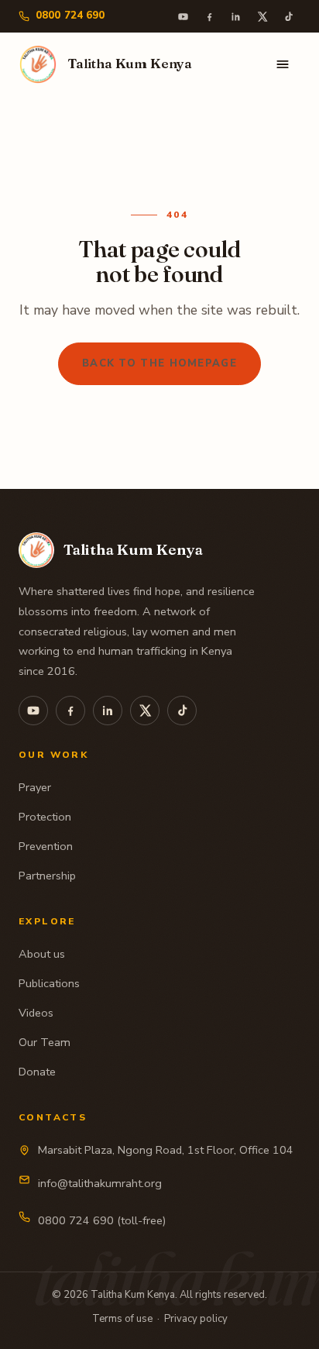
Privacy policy (196, 1319)
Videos (36, 1012)
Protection (45, 816)
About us (42, 954)
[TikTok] (288, 16)
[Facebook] (209, 16)
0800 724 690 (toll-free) (102, 1220)
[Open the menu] (282, 64)
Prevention (46, 846)
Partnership (47, 875)
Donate (37, 1071)
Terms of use (122, 1319)
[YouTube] (182, 16)
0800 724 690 (70, 15)
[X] (261, 16)
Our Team (44, 1042)
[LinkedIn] (235, 16)
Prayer (35, 787)
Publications (49, 983)
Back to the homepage (159, 363)
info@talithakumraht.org (100, 1183)
